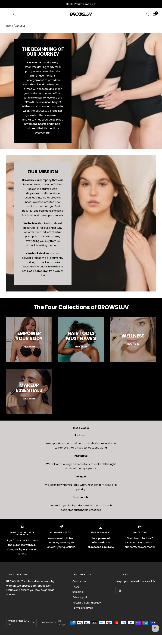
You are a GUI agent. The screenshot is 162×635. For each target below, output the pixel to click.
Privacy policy (81, 597)
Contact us (79, 581)
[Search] (14, 14)
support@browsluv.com (140, 547)
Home (9, 25)
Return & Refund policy (86, 602)
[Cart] (154, 14)
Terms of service (82, 608)
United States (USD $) (18, 622)
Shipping (77, 592)
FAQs (75, 587)
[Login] (147, 14)
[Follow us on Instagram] (119, 590)
